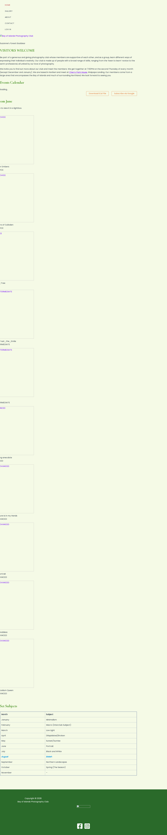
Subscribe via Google (124, 93)
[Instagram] (87, 828)
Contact (9, 23)
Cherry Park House (78, 72)
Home (7, 5)
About (8, 17)
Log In (8, 29)
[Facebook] (80, 828)
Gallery (9, 11)
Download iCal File (97, 93)
